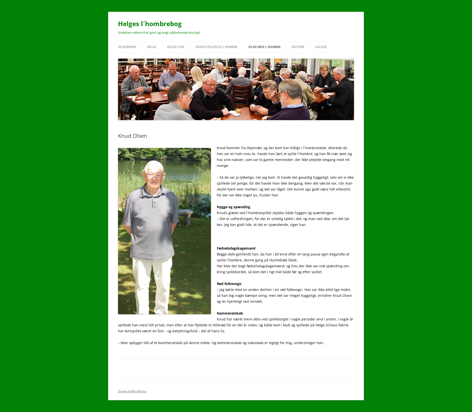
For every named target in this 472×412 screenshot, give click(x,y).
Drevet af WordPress (132, 391)
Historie (298, 47)
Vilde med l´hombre (264, 47)
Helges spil (176, 47)
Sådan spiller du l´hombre (216, 47)
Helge (151, 47)
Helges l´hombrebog (150, 23)
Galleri (320, 47)
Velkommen (127, 47)
